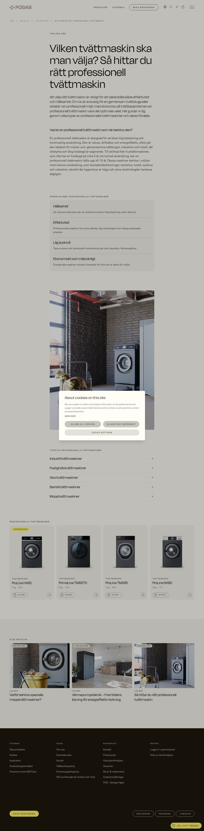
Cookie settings (102, 432)
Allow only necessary (121, 424)
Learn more (70, 415)
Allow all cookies (83, 424)
